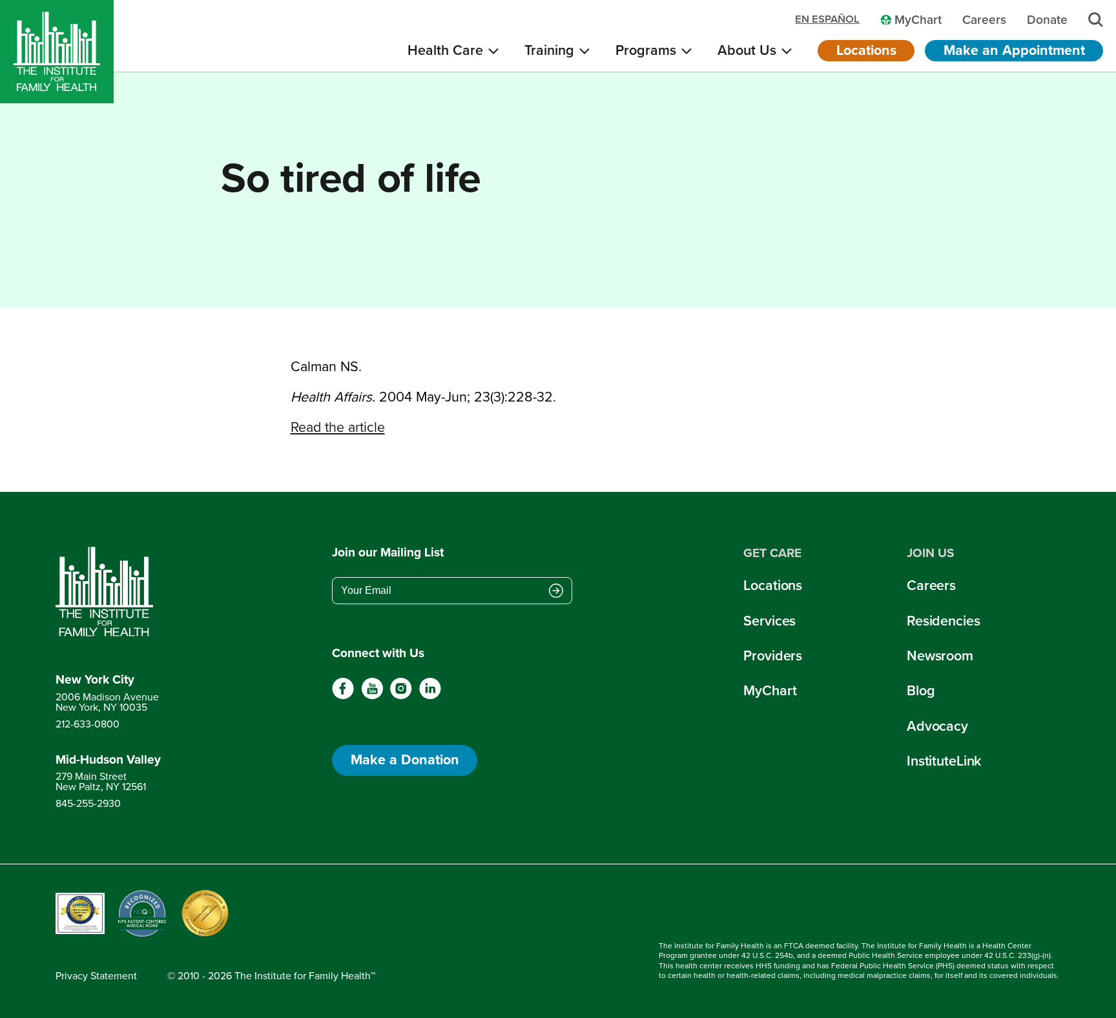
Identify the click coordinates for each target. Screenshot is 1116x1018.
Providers (772, 656)
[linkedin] (429, 696)
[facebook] (343, 696)
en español (827, 19)
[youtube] (372, 696)
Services (769, 621)
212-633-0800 (87, 724)
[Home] (57, 51)
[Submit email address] (556, 592)
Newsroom (940, 656)
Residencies (943, 621)
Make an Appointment (1014, 50)
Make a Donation (405, 759)
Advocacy (937, 726)
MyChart (769, 690)
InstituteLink (944, 761)
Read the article (338, 427)
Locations (866, 50)
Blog (921, 690)
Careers (931, 585)
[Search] (1095, 19)
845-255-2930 (88, 803)
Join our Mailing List (388, 552)
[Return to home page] (108, 592)
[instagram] (400, 696)
